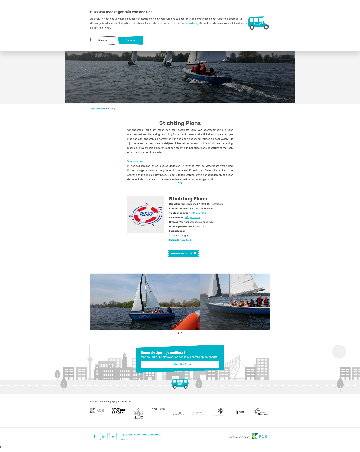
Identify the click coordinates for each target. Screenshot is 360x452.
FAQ (122, 435)
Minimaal (102, 40)
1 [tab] (178, 333)
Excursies (101, 109)
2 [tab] (181, 333)
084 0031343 (198, 213)
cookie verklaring (189, 23)
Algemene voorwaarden (151, 435)
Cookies (137, 435)
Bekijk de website (179, 240)
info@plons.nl (192, 217)
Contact (128, 435)
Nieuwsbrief (125, 439)
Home (92, 109)
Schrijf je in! (180, 364)
